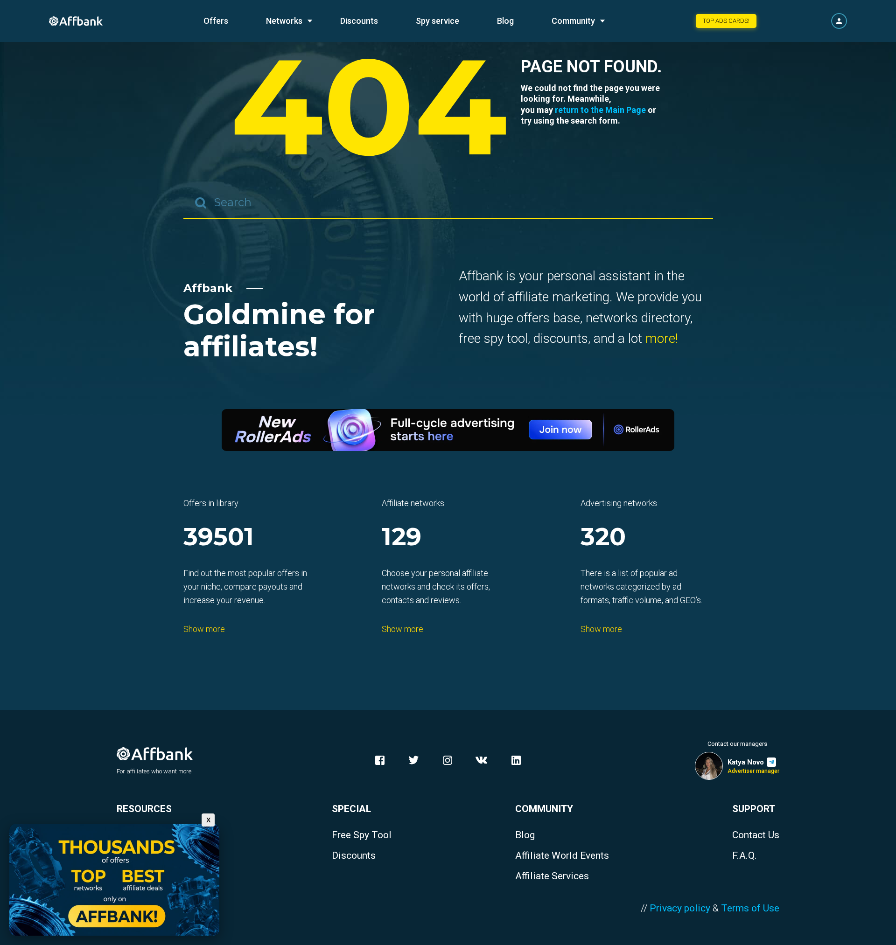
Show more (204, 629)
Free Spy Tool (362, 835)
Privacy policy (680, 908)
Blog (505, 21)
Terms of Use (750, 908)
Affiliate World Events (562, 856)
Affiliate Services (552, 876)
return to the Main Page (600, 110)
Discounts (359, 21)
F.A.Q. (744, 856)
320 (603, 537)
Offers (215, 21)
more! (661, 338)
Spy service (437, 21)
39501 (218, 537)
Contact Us (755, 835)
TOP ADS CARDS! (726, 20)
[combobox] (448, 203)
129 (401, 537)
